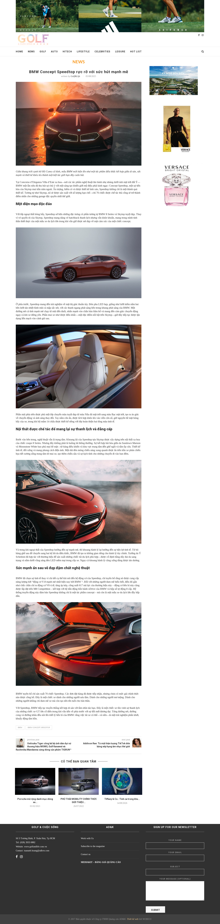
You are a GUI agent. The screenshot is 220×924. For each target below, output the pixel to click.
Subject (175, 867)
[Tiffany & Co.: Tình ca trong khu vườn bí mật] (122, 781)
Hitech (67, 51)
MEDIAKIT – (88, 862)
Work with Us (87, 838)
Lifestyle (83, 51)
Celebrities (102, 51)
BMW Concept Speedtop (39, 727)
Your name (175, 840)
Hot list (136, 51)
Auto (54, 51)
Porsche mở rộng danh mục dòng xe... (35, 801)
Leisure (120, 51)
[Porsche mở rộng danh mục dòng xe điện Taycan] (35, 781)
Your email (175, 852)
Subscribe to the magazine (93, 846)
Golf (43, 51)
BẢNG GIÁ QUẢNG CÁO (108, 862)
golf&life (75, 76)
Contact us (85, 854)
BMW (20, 727)
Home (19, 51)
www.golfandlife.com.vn (35, 846)
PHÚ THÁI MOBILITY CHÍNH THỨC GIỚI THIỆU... (79, 801)
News (31, 51)
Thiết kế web (132, 919)
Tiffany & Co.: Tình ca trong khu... (122, 799)
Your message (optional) (175, 879)
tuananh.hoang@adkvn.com (36, 850)
